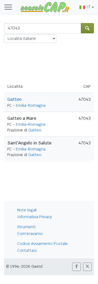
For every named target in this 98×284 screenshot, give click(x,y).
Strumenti (26, 226)
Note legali (27, 210)
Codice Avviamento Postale (42, 243)
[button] (76, 267)
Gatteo (14, 99)
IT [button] (88, 6)
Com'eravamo (29, 233)
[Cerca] (87, 28)
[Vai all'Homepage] (44, 6)
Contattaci (26, 250)
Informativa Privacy (34, 216)
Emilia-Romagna (30, 105)
